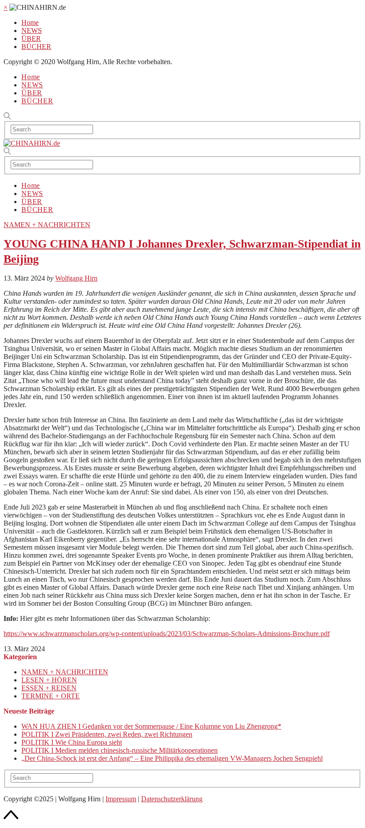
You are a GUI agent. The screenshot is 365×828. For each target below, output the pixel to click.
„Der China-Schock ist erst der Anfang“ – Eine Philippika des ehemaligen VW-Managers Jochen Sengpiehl (172, 758)
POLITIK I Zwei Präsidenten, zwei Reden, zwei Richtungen (106, 734)
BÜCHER (36, 46)
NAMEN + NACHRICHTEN (47, 224)
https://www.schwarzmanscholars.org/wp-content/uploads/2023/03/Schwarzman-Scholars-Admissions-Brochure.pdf (167, 633)
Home (30, 22)
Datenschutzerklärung (172, 799)
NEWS (31, 30)
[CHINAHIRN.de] (32, 143)
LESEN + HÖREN (49, 680)
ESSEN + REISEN (49, 688)
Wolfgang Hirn (76, 278)
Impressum (120, 799)
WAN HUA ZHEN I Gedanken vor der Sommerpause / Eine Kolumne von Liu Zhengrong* (151, 726)
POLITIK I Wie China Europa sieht (71, 742)
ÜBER (31, 38)
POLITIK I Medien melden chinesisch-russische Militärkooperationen (119, 750)
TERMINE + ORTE (50, 696)
